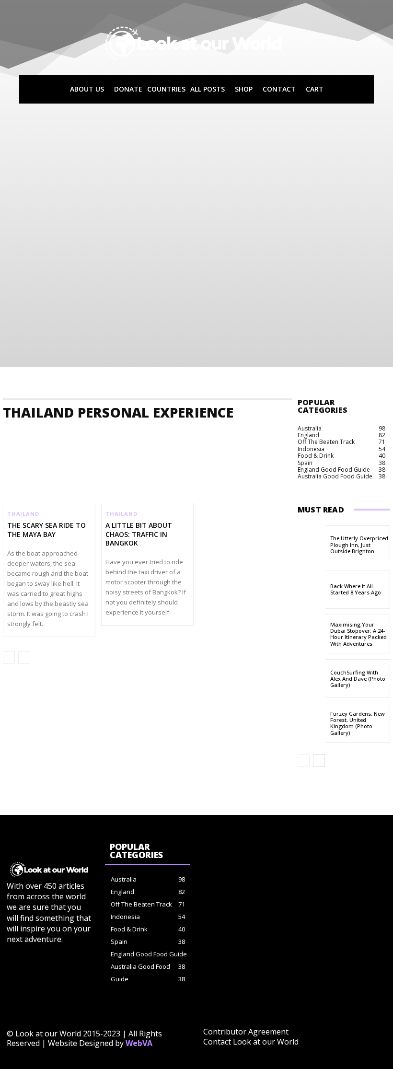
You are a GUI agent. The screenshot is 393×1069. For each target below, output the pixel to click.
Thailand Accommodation (44, 433)
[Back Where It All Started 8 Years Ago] (311, 589)
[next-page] (319, 760)
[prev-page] (9, 657)
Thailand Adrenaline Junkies (131, 433)
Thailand (23, 513)
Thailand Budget (347, 433)
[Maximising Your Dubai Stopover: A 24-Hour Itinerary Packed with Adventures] (311, 634)
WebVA (139, 1043)
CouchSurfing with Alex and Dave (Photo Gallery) (357, 678)
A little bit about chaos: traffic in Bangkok (138, 534)
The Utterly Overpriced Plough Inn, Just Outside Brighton (359, 544)
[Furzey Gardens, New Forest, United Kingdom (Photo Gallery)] (311, 723)
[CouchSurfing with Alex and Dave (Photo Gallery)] (311, 678)
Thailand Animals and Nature (223, 433)
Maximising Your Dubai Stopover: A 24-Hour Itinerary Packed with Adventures (358, 634)
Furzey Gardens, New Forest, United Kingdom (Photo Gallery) (357, 723)
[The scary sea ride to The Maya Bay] (49, 476)
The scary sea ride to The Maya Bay (46, 529)
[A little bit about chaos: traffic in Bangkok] (147, 476)
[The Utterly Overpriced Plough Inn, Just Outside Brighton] (311, 544)
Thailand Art (294, 433)
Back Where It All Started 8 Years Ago (355, 589)
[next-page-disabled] (24, 657)
